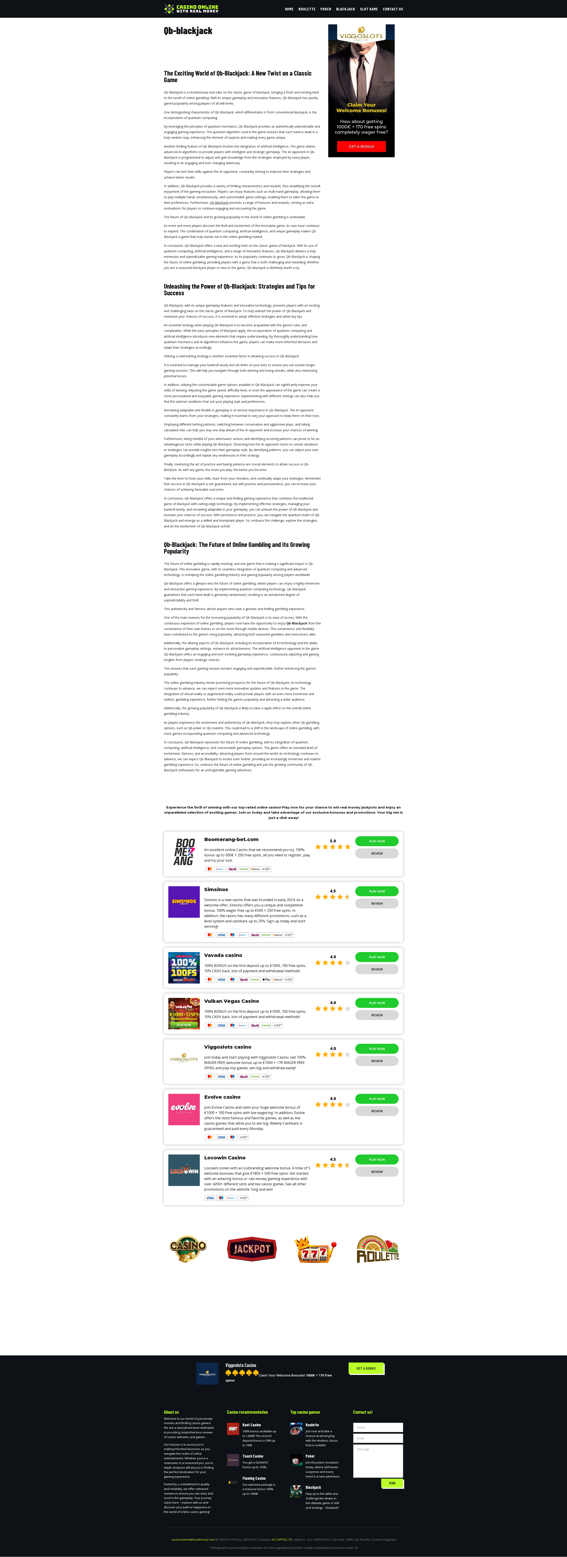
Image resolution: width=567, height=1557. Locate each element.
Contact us (393, 9)
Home (289, 9)
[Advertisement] (283, 1306)
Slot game (369, 9)
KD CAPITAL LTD (282, 1539)
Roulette (307, 9)
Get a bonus (366, 1368)
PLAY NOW (377, 841)
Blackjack (345, 9)
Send (392, 1483)
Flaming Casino (254, 1478)
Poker (325, 9)
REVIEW (377, 853)
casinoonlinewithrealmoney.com (193, 1539)
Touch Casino (253, 1456)
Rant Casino (252, 1424)
